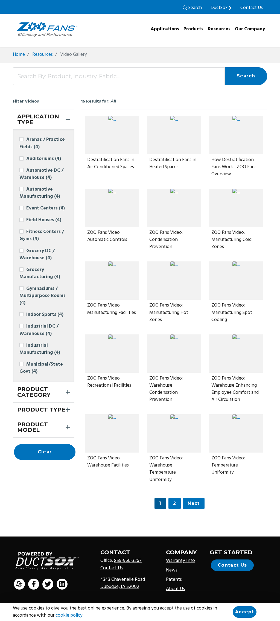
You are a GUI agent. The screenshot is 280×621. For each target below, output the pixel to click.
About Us (175, 589)
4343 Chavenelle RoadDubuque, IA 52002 (122, 583)
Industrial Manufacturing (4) (39, 349)
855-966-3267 (128, 561)
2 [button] (174, 503)
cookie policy (69, 615)
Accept (244, 611)
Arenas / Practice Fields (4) (42, 143)
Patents (174, 580)
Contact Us (251, 8)
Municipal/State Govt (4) (41, 368)
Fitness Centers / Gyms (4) (41, 235)
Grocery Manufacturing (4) (39, 273)
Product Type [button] (41, 409)
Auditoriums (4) (43, 159)
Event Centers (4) (45, 208)
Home (19, 55)
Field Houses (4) (43, 220)
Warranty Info (180, 561)
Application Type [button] (38, 119)
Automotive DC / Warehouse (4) (41, 174)
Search (194, 8)
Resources (42, 55)
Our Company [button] (250, 29)
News (171, 570)
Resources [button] (219, 29)
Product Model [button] (32, 427)
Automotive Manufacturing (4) (39, 193)
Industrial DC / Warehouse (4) (39, 330)
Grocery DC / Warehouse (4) (37, 254)
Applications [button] (165, 29)
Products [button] (193, 29)
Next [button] (194, 503)
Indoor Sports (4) (44, 315)
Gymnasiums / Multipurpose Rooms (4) (42, 296)
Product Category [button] (34, 392)
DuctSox (220, 8)
